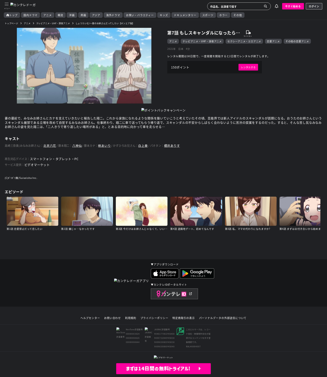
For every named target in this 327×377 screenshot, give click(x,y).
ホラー (223, 15)
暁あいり (104, 145)
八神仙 (77, 145)
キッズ (164, 15)
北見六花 (49, 145)
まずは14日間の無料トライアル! (162, 368)
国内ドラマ (30, 15)
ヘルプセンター (90, 318)
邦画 (83, 15)
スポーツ (207, 15)
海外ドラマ (113, 15)
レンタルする (248, 67)
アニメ (47, 15)
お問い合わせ (112, 318)
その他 (238, 15)
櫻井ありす (172, 145)
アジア (96, 15)
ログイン (314, 6)
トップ (13, 15)
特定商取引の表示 (183, 318)
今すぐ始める (293, 6)
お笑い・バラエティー (140, 15)
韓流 (60, 15)
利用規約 (130, 318)
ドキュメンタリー (185, 15)
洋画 (72, 15)
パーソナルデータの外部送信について (223, 318)
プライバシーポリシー (154, 318)
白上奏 (143, 145)
